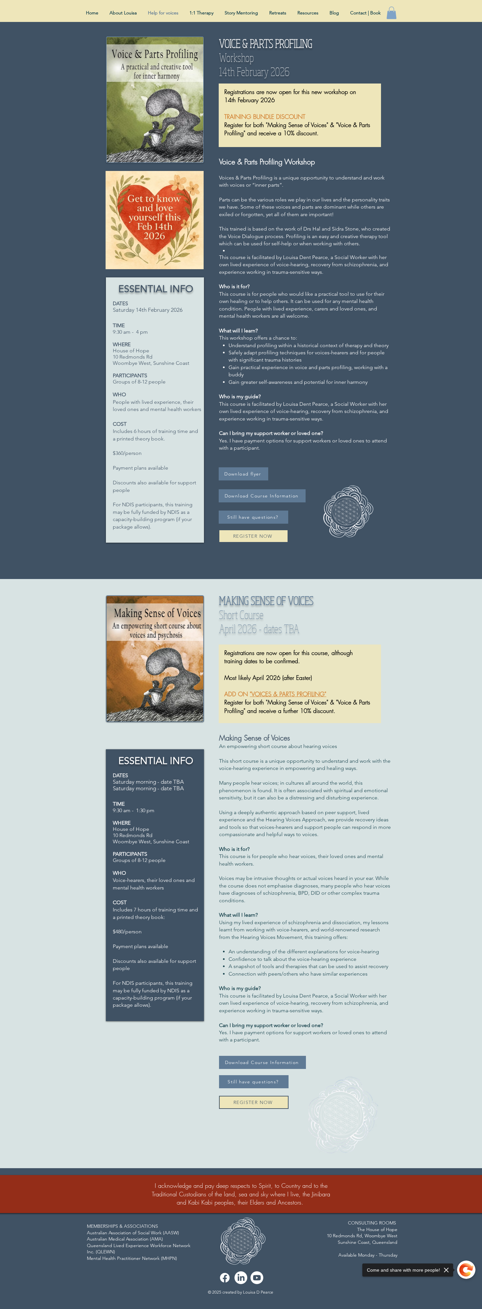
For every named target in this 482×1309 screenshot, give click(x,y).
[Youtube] (257, 1277)
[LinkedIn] (240, 1277)
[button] (391, 13)
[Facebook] (224, 1277)
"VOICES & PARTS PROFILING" (288, 694)
